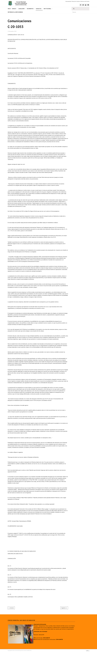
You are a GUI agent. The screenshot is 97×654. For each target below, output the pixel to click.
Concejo (14, 8)
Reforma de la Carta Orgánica (15, 12)
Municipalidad (68, 1)
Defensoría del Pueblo (85, 1)
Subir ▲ (87, 650)
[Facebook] (80, 5)
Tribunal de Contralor (76, 1)
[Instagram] (88, 5)
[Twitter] (83, 5)
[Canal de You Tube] (86, 5)
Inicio (9, 8)
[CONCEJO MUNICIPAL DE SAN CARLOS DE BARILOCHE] (18, 3)
